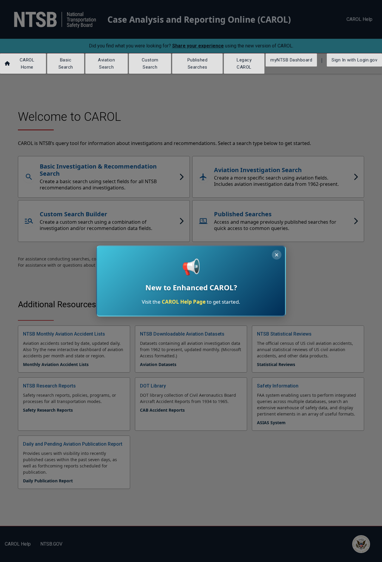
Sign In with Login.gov (354, 60)
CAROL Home (27, 63)
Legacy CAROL (244, 63)
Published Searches (197, 63)
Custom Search (150, 63)
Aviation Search (106, 63)
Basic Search (65, 63)
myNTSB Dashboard (291, 60)
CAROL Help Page (184, 301)
